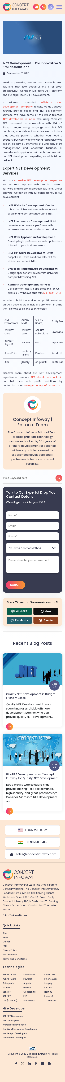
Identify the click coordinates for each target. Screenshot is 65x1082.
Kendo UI (57, 353)
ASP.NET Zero (26, 332)
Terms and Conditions (15, 958)
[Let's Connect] (51, 7)
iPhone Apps (51, 978)
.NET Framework (11, 321)
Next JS (48, 991)
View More (32, 691)
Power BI (27, 978)
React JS (48, 996)
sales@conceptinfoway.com (42, 385)
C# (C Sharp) (39, 321)
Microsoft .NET (52, 293)
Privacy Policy (10, 950)
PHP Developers (11, 1020)
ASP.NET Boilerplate (41, 332)
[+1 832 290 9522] (43, 7)
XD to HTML (50, 1000)
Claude (48, 620)
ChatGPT (21, 611)
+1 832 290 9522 (36, 830)
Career (6, 941)
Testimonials (10, 954)
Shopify (48, 983)
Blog (5, 933)
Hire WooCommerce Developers (20, 1029)
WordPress (29, 1000)
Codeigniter (29, 991)
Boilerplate (8, 983)
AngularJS (41, 362)
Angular (27, 983)
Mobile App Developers (15, 1033)
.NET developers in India (19, 119)
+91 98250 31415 (36, 842)
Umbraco (57, 332)
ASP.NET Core (9, 332)
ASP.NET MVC (26, 321)
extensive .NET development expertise (38, 180)
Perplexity (21, 620)
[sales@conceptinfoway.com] (36, 7)
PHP (25, 996)
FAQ (5, 946)
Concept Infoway (37, 1053)
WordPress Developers (15, 1024)
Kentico (40, 353)
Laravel (27, 987)
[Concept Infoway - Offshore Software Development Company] (16, 7)
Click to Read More (15, 915)
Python (48, 987)
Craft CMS (49, 974)
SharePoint (11, 353)
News (5, 937)
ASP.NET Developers (13, 1016)
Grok (48, 611)
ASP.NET (7, 996)
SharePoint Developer (14, 1037)
